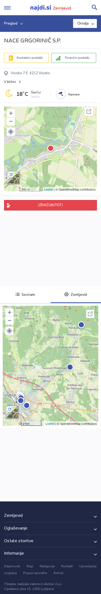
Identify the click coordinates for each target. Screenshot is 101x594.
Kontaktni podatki (30, 58)
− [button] (11, 121)
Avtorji (58, 573)
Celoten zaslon (89, 111)
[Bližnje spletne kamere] (61, 94)
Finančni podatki (77, 58)
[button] (11, 132)
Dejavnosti (12, 566)
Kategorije (47, 566)
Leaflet (48, 189)
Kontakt (67, 566)
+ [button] (11, 113)
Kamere (73, 94)
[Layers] (13, 178)
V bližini (10, 82)
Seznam (28, 294)
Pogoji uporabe (35, 573)
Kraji (30, 566)
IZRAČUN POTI (50, 205)
